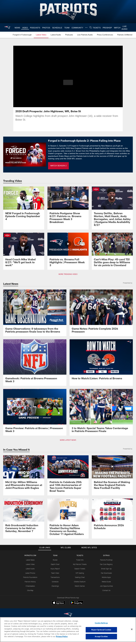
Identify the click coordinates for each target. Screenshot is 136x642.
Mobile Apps (106, 577)
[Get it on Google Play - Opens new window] (76, 604)
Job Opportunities (106, 586)
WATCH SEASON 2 (58, 166)
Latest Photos (30, 573)
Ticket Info (80, 560)
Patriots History (30, 582)
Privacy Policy (49, 636)
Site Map (30, 590)
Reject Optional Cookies (101, 630)
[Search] (90, 27)
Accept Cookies (101, 636)
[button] (68, 82)
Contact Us (106, 590)
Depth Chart (55, 564)
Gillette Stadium (80, 582)
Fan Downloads (106, 573)
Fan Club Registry (106, 564)
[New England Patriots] (68, 614)
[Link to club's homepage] (7, 27)
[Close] (132, 629)
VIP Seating (80, 573)
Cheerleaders (30, 586)
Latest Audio (30, 569)
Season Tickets (79, 569)
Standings (55, 586)
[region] (68, 629)
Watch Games (80, 586)
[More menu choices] (86, 27)
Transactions (55, 577)
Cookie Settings (101, 623)
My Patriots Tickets (80, 564)
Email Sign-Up (106, 569)
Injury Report (55, 569)
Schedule (55, 582)
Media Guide (106, 582)
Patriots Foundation (30, 577)
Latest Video (30, 564)
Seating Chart (80, 577)
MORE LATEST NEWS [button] (68, 440)
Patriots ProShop (106, 560)
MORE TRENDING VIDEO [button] (68, 274)
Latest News (30, 560)
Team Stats (55, 573)
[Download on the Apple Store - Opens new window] (58, 603)
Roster (55, 560)
